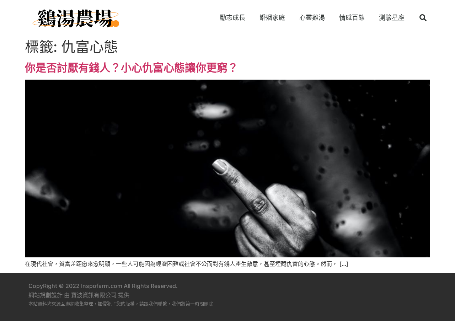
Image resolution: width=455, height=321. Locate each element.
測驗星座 (392, 17)
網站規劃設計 (45, 295)
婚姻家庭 (272, 17)
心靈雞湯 (312, 17)
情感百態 (352, 17)
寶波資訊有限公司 (94, 295)
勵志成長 (232, 17)
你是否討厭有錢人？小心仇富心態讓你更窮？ (131, 67)
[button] (423, 18)
